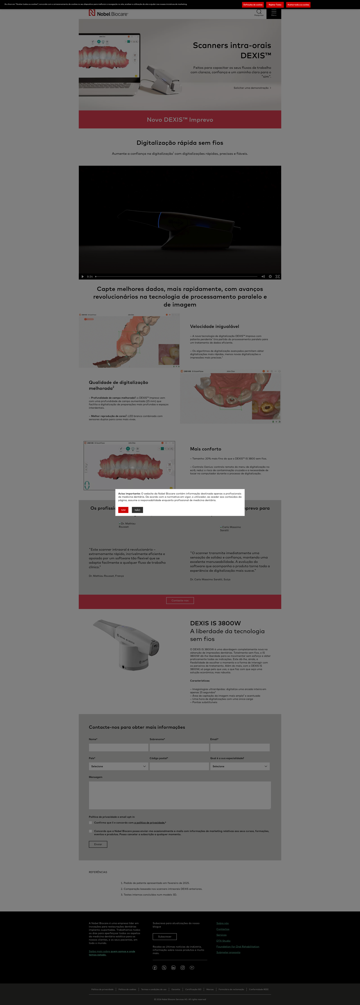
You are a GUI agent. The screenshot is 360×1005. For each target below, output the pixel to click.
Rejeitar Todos (275, 5)
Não (137, 510)
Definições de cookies (252, 5)
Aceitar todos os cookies (298, 5)
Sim (123, 510)
